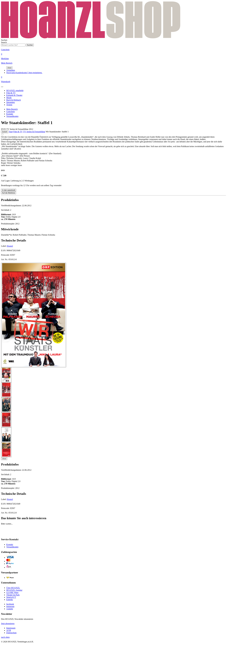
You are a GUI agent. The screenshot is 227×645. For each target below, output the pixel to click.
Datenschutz (11, 633)
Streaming (10, 102)
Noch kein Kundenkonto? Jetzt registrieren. (24, 73)
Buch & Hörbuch (13, 100)
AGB (8, 630)
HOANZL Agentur (14, 590)
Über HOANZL (13, 588)
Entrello (9, 599)
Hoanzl (10, 246)
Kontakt (9, 114)
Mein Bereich (12, 109)
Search (4, 42)
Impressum (10, 628)
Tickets (9, 105)
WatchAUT (11, 597)
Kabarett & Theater (14, 95)
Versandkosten (12, 116)
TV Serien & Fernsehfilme (34, 132)
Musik (9, 97)
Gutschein (10, 111)
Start (11, 132)
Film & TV (11, 93)
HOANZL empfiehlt (14, 90)
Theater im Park (13, 595)
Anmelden (10, 70)
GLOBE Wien (12, 592)
